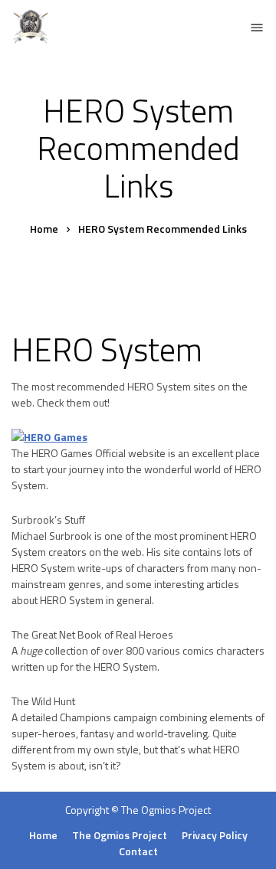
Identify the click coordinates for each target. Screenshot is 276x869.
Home (43, 835)
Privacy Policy (215, 835)
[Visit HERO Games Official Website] (49, 437)
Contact (138, 851)
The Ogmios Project (166, 810)
